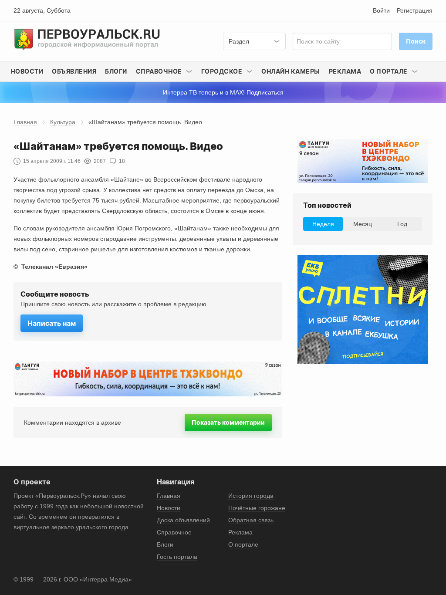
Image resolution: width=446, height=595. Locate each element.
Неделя (323, 223)
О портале (243, 544)
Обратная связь (251, 520)
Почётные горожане (256, 507)
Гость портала (177, 556)
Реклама (345, 71)
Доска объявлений (183, 520)
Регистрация (414, 10)
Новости (27, 71)
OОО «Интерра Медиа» (98, 579)
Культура (62, 121)
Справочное (174, 532)
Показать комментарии (228, 422)
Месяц (362, 223)
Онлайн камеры (290, 71)
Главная (25, 121)
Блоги (116, 71)
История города (251, 495)
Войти (381, 10)
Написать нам (51, 323)
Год (402, 223)
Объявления (74, 71)
